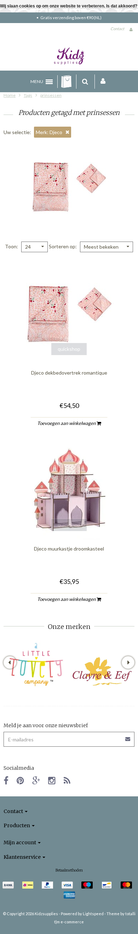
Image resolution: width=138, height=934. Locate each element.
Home (10, 95)
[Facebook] (6, 780)
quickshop (69, 349)
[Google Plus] (36, 780)
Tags (28, 95)
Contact (117, 28)
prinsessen (51, 95)
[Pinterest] (20, 780)
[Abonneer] (128, 737)
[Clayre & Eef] (102, 671)
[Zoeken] (85, 81)
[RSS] (67, 780)
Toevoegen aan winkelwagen (67, 423)
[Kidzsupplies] (69, 56)
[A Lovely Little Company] (36, 664)
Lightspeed (93, 913)
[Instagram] (52, 780)
